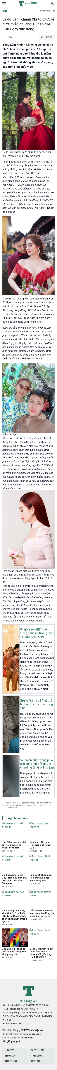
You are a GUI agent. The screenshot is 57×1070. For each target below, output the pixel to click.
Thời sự (10, 1055)
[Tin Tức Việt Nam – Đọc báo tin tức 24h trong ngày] (27, 3)
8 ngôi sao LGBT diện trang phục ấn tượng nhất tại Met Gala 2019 (37, 633)
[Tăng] (15, 37)
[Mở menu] (4, 3)
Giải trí (36, 1061)
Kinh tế (9, 1050)
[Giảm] (4, 37)
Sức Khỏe (37, 1050)
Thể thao (11, 1061)
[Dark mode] (52, 3)
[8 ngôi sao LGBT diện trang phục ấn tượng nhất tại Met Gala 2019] (3, 627)
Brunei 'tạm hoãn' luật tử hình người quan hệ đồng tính (36, 704)
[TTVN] (28, 992)
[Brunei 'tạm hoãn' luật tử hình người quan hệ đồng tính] (3, 698)
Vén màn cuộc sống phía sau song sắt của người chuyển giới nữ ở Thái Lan (37, 763)
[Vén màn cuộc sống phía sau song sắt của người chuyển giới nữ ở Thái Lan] (3, 757)
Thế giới (36, 1055)
